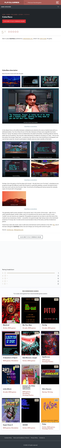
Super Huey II (8, 425)
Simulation (14, 361)
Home (3, 14)
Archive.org (10, 229)
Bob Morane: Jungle (30, 358)
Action (21, 14)
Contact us (42, 437)
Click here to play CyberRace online (14, 21)
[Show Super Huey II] (11, 411)
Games (8, 14)
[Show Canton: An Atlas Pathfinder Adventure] (30, 378)
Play (54, 224)
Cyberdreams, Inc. (28, 38)
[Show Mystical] (11, 310)
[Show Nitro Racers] (50, 378)
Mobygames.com (18, 229)
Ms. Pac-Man (27, 325)
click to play (43, 38)
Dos (17, 299)
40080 (25, 425)
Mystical (6, 325)
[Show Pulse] (50, 411)
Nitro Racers (46, 389)
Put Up (44, 325)
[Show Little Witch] (11, 378)
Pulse (44, 424)
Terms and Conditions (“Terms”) (21, 437)
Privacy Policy (34, 437)
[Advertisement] (30, 54)
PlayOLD (12, 2)
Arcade (25, 328)
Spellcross (46, 357)
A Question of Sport (10, 358)
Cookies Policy (8, 437)
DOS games (14, 14)
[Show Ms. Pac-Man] (30, 310)
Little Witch (7, 389)
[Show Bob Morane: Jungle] (30, 344)
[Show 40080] (30, 411)
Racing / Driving (47, 392)
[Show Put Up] (50, 310)
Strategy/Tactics (47, 361)
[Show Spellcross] (50, 344)
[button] (26, 2)
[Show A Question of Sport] (11, 344)
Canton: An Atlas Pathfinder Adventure (29, 387)
